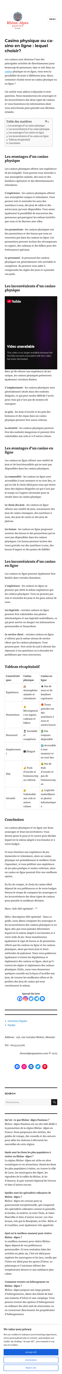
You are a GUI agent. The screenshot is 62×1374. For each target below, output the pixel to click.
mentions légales (17, 1021)
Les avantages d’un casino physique (26, 125)
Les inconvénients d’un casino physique (29, 129)
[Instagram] (25, 998)
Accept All (31, 1352)
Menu (52, 19)
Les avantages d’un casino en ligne (26, 132)
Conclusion (14, 143)
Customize (31, 1360)
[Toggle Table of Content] (47, 122)
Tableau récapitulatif (19, 139)
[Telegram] (36, 998)
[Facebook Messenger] (42, 998)
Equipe (11, 1025)
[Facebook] (19, 998)
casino (8, 71)
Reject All (31, 1367)
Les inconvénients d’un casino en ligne (29, 136)
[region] (31, 1349)
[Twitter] (31, 998)
